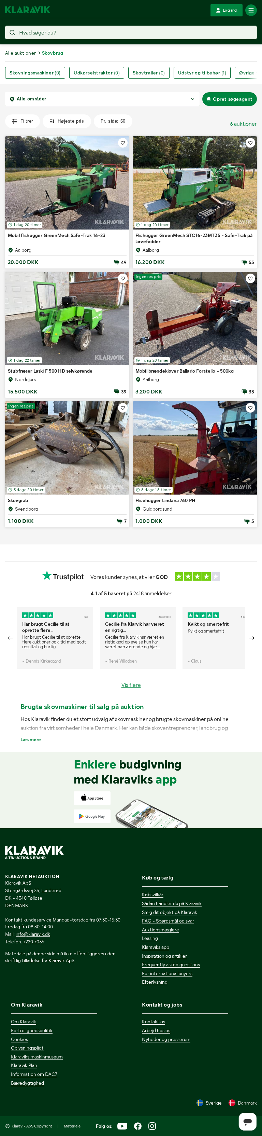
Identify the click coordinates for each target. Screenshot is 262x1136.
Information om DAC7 (34, 1074)
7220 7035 (33, 941)
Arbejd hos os (156, 1030)
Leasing (150, 938)
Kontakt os (153, 1021)
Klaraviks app (155, 947)
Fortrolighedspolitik (32, 1030)
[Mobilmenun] (251, 10)
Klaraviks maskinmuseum (37, 1056)
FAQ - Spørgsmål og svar (168, 921)
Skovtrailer (149, 72)
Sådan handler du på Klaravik (172, 903)
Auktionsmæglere (160, 929)
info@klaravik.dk (33, 934)
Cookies (19, 1039)
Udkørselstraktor (97, 72)
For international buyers (167, 973)
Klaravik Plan (24, 1065)
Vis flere (131, 685)
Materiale (72, 1126)
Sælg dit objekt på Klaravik (169, 912)
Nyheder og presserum (166, 1039)
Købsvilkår (152, 894)
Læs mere (30, 739)
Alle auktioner (20, 53)
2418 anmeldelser (152, 594)
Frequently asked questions (171, 964)
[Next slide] (251, 638)
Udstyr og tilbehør (202, 72)
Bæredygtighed (27, 1083)
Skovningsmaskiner (35, 72)
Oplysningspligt (27, 1048)
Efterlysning (155, 982)
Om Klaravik (23, 1021)
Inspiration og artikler (164, 956)
